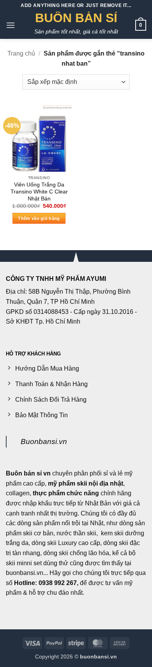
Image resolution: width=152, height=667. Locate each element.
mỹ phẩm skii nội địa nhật (85, 483)
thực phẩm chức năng (66, 493)
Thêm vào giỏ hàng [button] (39, 218)
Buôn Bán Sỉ (76, 18)
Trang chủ (21, 53)
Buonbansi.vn (44, 441)
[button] (10, 25)
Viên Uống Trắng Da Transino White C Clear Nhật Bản (39, 191)
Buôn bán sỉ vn (28, 473)
